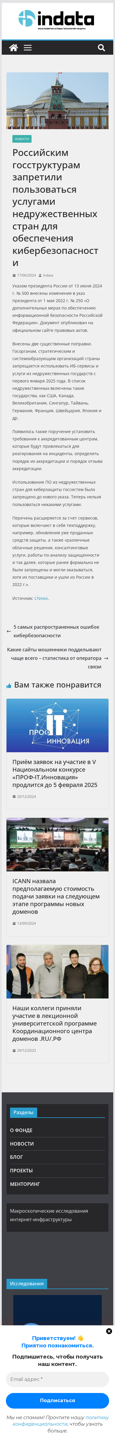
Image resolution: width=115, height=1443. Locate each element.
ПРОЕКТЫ (21, 1170)
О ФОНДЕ (21, 1130)
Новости (22, 139)
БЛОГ (16, 1157)
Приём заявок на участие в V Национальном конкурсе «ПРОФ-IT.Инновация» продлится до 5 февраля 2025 (54, 773)
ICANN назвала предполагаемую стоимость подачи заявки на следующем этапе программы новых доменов (56, 896)
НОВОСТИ (22, 1144)
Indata (48, 275)
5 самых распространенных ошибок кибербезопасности (56, 631)
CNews (41, 598)
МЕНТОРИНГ (25, 1184)
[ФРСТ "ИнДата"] (13, 48)
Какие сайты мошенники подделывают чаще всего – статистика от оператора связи (54, 658)
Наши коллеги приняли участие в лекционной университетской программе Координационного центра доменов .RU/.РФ (54, 1023)
